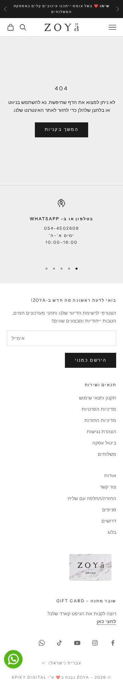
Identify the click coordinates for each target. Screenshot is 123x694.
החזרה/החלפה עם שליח (92, 498)
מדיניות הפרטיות (99, 409)
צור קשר (108, 487)
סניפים (109, 510)
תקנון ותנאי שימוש (97, 398)
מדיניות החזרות (100, 420)
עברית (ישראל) (65, 663)
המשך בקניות (61, 129)
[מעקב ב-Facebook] (112, 642)
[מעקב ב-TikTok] (59, 642)
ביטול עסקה (104, 443)
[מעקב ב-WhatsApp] (41, 642)
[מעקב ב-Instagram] (95, 642)
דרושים (108, 521)
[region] (61, 228)
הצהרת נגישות (101, 431)
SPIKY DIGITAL (29, 677)
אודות (110, 475)
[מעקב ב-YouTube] (77, 642)
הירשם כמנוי (90, 360)
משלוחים (107, 454)
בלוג (112, 532)
